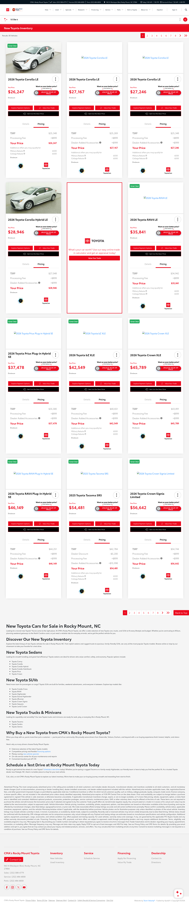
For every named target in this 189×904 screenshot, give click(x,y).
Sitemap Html (61, 900)
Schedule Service (92, 858)
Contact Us (15, 859)
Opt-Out (109, 900)
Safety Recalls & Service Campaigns (91, 900)
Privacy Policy (31, 900)
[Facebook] (7, 887)
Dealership (158, 853)
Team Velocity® (149, 900)
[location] (104, 2)
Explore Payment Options (20, 108)
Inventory (56, 853)
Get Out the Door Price (35, 113)
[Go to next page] (180, 35)
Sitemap (51, 900)
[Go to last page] (186, 35)
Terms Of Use (42, 900)
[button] (55, 79)
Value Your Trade (49, 108)
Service (88, 853)
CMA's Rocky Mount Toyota (14, 900)
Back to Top (181, 612)
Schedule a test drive (52, 769)
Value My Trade (124, 862)
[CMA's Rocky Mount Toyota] (16, 9)
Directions (156, 862)
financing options (44, 751)
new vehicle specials (31, 754)
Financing (124, 853)
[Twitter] (18, 887)
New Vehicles (56, 858)
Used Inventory (57, 862)
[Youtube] (24, 887)
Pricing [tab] (41, 123)
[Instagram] (12, 887)
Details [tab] (25, 123)
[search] (186, 9)
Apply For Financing (127, 858)
